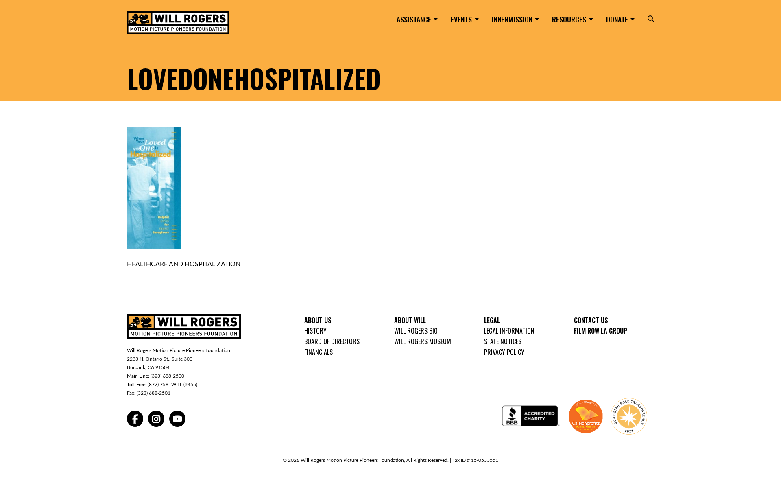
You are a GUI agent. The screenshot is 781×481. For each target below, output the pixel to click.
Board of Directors (332, 341)
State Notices (502, 341)
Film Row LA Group (600, 331)
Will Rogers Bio (416, 331)
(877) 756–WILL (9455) (172, 384)
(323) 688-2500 (167, 376)
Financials (318, 352)
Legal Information (509, 331)
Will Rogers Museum (422, 341)
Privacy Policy (504, 352)
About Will (410, 320)
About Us (318, 320)
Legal (492, 320)
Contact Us (591, 320)
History (315, 331)
